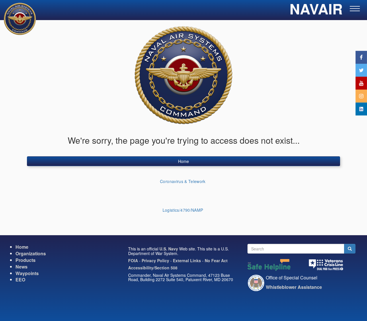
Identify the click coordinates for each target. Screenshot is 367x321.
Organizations (30, 253)
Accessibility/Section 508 (152, 268)
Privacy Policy (155, 260)
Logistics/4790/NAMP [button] (183, 210)
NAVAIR (316, 11)
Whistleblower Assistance (294, 287)
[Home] (16, 18)
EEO (20, 279)
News (21, 266)
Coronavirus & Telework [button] (183, 181)
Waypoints (27, 273)
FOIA (133, 260)
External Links (187, 260)
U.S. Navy (168, 249)
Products (25, 260)
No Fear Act (216, 260)
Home (183, 161)
